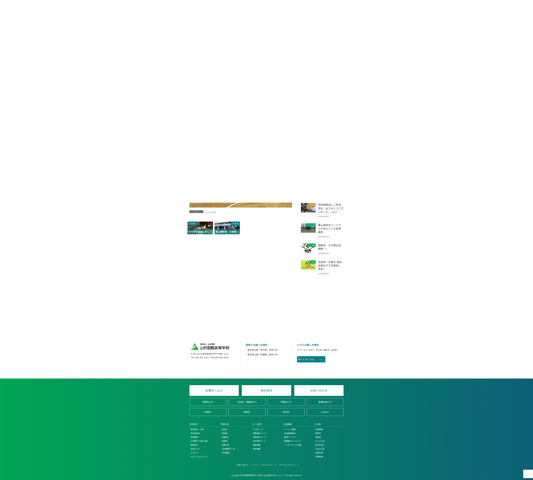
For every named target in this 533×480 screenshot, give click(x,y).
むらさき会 (320, 441)
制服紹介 (225, 437)
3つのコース (258, 429)
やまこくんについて (199, 456)
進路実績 (257, 445)
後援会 (208, 411)
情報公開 (319, 452)
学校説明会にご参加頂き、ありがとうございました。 (331, 208)
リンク (254, 465)
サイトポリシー (268, 465)
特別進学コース (259, 437)
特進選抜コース (259, 433)
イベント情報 (289, 429)
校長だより (195, 448)
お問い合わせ (319, 390)
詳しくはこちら (306, 359)
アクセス (194, 452)
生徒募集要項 (289, 433)
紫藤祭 (224, 441)
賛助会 (247, 411)
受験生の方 (208, 401)
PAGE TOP (530, 419)
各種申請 (319, 456)
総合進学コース (259, 441)
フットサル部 (210, 212)
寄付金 (286, 411)
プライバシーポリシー (287, 465)
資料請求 (266, 390)
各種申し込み (214, 390)
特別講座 (257, 448)
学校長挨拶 (195, 433)
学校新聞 (225, 452)
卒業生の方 (286, 401)
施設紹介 (194, 445)
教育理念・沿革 (197, 429)
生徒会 (224, 429)
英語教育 (194, 437)
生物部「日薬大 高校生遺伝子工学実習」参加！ (330, 265)
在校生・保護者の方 (247, 401)
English (325, 411)
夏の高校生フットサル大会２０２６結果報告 (329, 228)
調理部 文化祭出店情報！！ (329, 246)
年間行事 (225, 445)
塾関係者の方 (325, 401)
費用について (289, 437)
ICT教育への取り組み (199, 441)
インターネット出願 (292, 445)
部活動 (224, 433)
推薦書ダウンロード (292, 441)
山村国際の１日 (228, 448)
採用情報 (319, 429)
